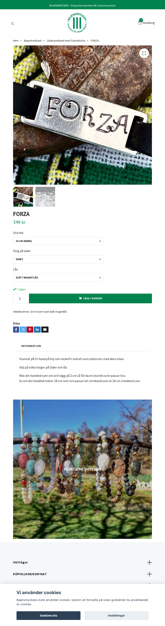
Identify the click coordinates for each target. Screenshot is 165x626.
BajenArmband (32, 40)
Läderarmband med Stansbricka (66, 40)
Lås (15, 269)
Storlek (18, 233)
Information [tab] (31, 346)
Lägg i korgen (92, 298)
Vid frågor (20, 562)
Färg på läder (22, 251)
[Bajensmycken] (77, 23)
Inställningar (116, 615)
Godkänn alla (48, 615)
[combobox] (58, 241)
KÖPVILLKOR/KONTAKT (30, 574)
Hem (16, 40)
